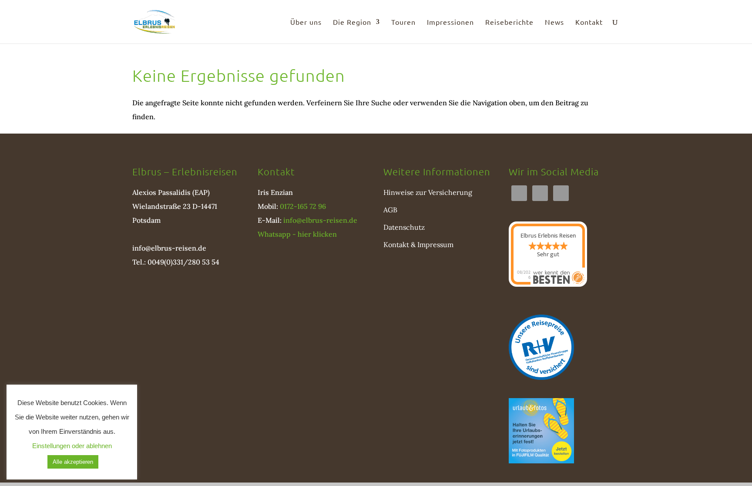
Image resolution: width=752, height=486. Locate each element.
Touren (403, 22)
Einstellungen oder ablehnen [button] (72, 445)
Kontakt (589, 22)
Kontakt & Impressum (418, 244)
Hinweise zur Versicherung (427, 192)
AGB (390, 209)
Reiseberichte (509, 22)
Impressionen (450, 22)
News (554, 22)
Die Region (352, 22)
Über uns (306, 22)
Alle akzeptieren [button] (73, 462)
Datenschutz (404, 227)
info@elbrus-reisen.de (169, 248)
